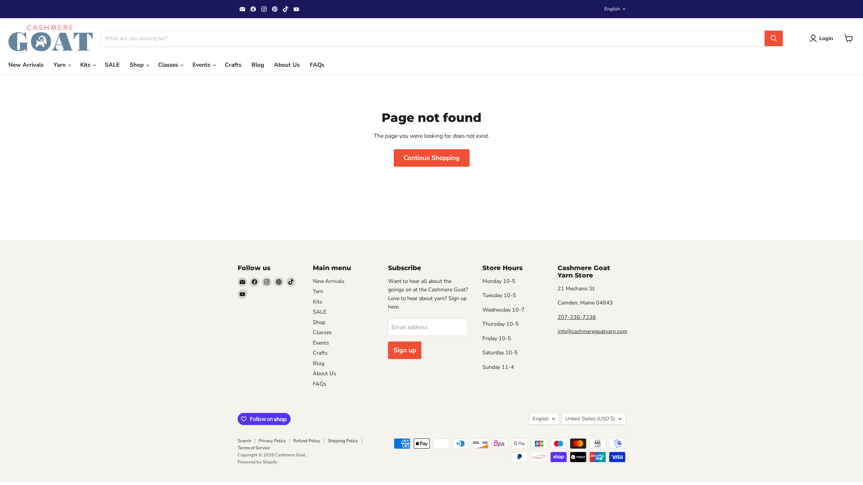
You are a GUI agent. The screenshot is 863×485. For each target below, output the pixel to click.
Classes (169, 65)
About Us (287, 65)
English (612, 9)
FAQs (317, 65)
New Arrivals (25, 65)
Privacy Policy (272, 441)
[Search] (774, 38)
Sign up (404, 350)
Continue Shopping (432, 158)
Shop (137, 65)
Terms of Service (254, 448)
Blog (257, 65)
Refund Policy (306, 441)
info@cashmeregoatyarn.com (592, 331)
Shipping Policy (343, 441)
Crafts (233, 65)
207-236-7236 (577, 317)
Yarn (60, 65)
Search (244, 441)
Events (202, 65)
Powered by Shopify (257, 462)
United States (590, 418)
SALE (112, 65)
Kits (86, 65)
